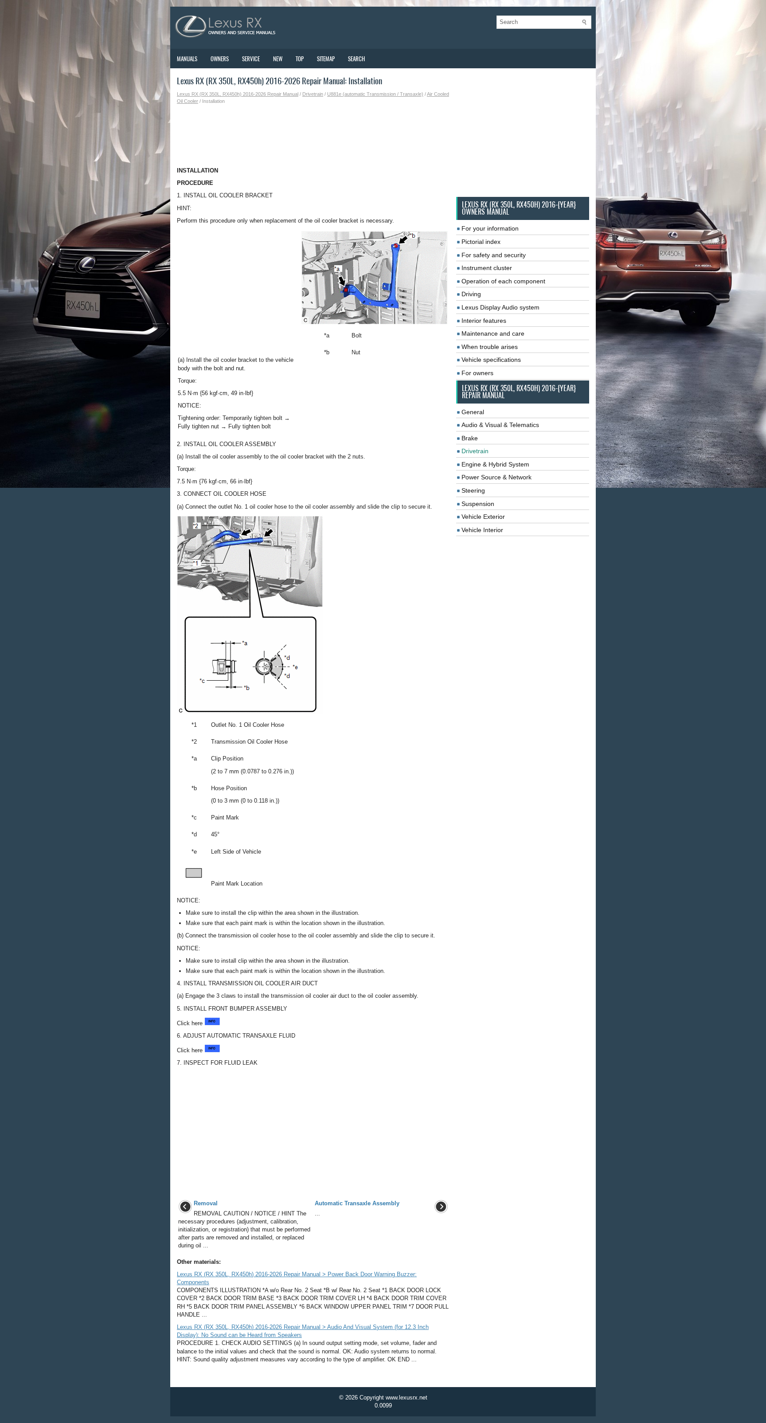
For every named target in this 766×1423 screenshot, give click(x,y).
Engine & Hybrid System (495, 464)
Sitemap (326, 59)
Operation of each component (503, 281)
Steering (473, 490)
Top (300, 59)
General (472, 412)
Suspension (477, 503)
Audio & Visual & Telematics (500, 424)
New (277, 59)
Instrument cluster (486, 267)
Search (356, 59)
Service (251, 59)
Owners (220, 59)
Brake (469, 438)
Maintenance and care (492, 333)
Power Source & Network (496, 477)
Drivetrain (312, 94)
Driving (471, 294)
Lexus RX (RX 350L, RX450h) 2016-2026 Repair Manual (237, 94)
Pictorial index (480, 241)
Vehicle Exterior (483, 516)
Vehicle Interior (482, 529)
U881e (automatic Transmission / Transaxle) (375, 94)
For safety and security (493, 255)
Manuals (187, 59)
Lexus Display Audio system (500, 307)
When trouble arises (489, 346)
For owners (477, 372)
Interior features (483, 320)
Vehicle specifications (491, 359)
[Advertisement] (313, 135)
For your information (490, 228)
